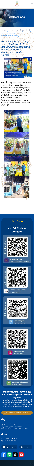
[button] (32, 3)
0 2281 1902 (13, 438)
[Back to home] (17, 3)
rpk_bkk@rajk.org (11, 447)
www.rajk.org (26, 447)
